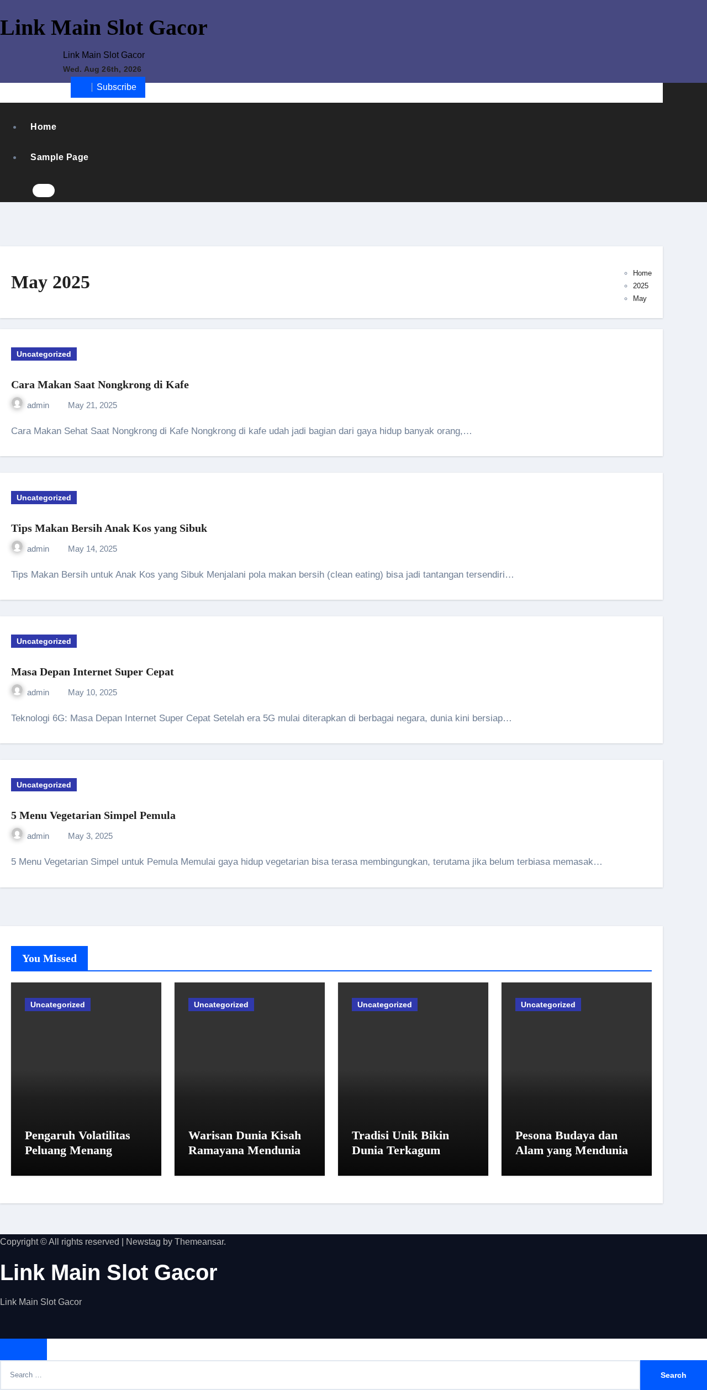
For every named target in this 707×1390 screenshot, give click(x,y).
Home (43, 126)
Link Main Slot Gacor (104, 27)
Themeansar (199, 1241)
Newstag (143, 1241)
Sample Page (59, 157)
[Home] (12, 92)
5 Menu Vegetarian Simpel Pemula (93, 815)
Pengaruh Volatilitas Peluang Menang (77, 1142)
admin (39, 405)
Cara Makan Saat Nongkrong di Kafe (100, 384)
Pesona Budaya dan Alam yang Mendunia (571, 1142)
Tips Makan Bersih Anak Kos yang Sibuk (109, 528)
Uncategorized (44, 354)
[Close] (23, 1349)
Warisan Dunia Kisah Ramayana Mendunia (244, 1142)
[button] (66, 191)
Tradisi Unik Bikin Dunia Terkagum (400, 1142)
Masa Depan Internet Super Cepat (92, 671)
